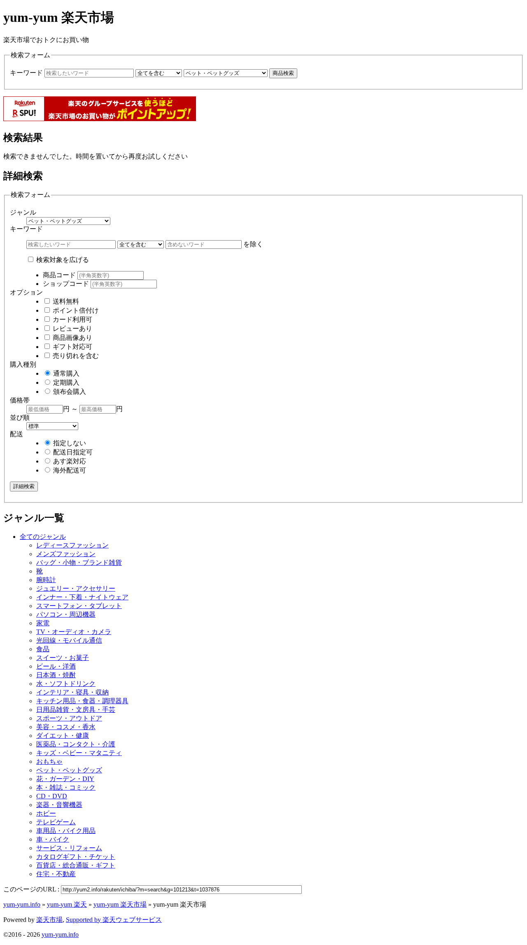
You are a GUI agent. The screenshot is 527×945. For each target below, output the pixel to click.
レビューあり (71, 328)
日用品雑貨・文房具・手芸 (75, 709)
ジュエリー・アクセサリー (75, 588)
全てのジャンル (43, 536)
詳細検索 (24, 486)
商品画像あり (71, 337)
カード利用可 (71, 319)
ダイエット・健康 (62, 735)
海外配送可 (68, 470)
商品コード (60, 274)
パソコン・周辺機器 (66, 614)
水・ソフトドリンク (66, 683)
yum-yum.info (21, 904)
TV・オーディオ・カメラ (73, 631)
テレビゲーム (56, 822)
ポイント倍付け (75, 310)
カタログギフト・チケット (75, 856)
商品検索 (283, 73)
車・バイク (52, 839)
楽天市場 (49, 919)
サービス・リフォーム (69, 847)
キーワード (27, 72)
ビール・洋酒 (56, 666)
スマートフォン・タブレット (79, 605)
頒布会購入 (68, 391)
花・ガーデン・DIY (65, 778)
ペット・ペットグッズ (69, 770)
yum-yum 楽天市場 (120, 904)
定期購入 (65, 382)
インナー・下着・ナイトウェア (82, 597)
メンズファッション (66, 553)
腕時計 (46, 579)
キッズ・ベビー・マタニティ (79, 752)
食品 (42, 649)
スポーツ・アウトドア (69, 718)
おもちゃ (49, 761)
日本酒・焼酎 (56, 674)
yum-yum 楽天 (67, 904)
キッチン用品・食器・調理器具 (82, 700)
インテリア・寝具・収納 (72, 692)
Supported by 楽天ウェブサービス (114, 919)
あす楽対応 (68, 461)
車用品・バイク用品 (66, 830)
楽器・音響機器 (59, 804)
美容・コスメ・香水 (66, 726)
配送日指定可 (72, 452)
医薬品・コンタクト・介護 (75, 744)
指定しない (68, 443)
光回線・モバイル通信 (69, 640)
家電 (42, 623)
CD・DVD (51, 796)
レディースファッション (72, 545)
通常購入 (65, 373)
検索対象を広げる (62, 259)
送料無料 (65, 301)
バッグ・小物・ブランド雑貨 (79, 562)
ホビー (46, 813)
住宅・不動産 (56, 873)
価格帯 (20, 400)
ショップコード (67, 283)
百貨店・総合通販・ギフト (75, 865)
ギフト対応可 (71, 346)
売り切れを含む (75, 355)
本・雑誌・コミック (66, 787)
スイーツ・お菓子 (62, 657)
